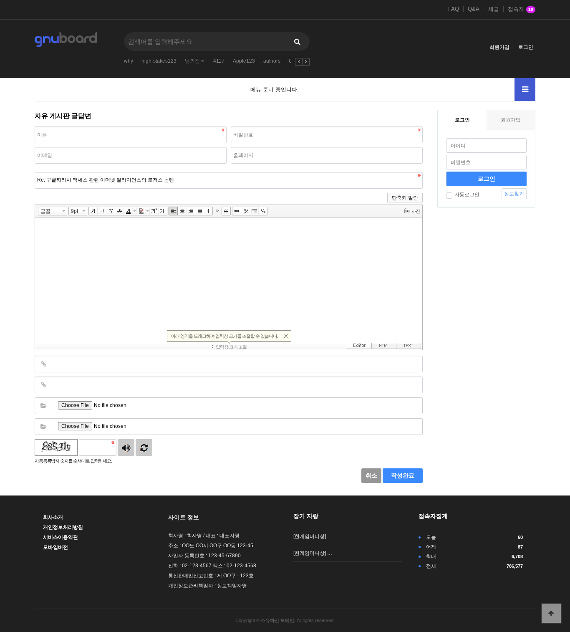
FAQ (453, 9)
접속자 (520, 9)
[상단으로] (551, 613)
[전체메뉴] (525, 89)
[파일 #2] (43, 427)
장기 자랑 (305, 516)
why (128, 61)
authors (271, 61)
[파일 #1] (43, 406)
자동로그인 (466, 194)
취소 (371, 475)
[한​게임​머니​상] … (312, 536)
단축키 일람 (405, 198)
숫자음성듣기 (126, 447)
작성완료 (402, 475)
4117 (218, 61)
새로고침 (144, 447)
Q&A (473, 9)
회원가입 (499, 47)
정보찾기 (514, 194)
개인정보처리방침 (63, 527)
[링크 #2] (43, 385)
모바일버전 (55, 547)
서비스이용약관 (60, 537)
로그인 (525, 47)
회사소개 (53, 517)
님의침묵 (195, 61)
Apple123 (244, 61)
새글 (493, 9)
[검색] (297, 41)
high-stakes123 (159, 61)
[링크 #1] (43, 364)
